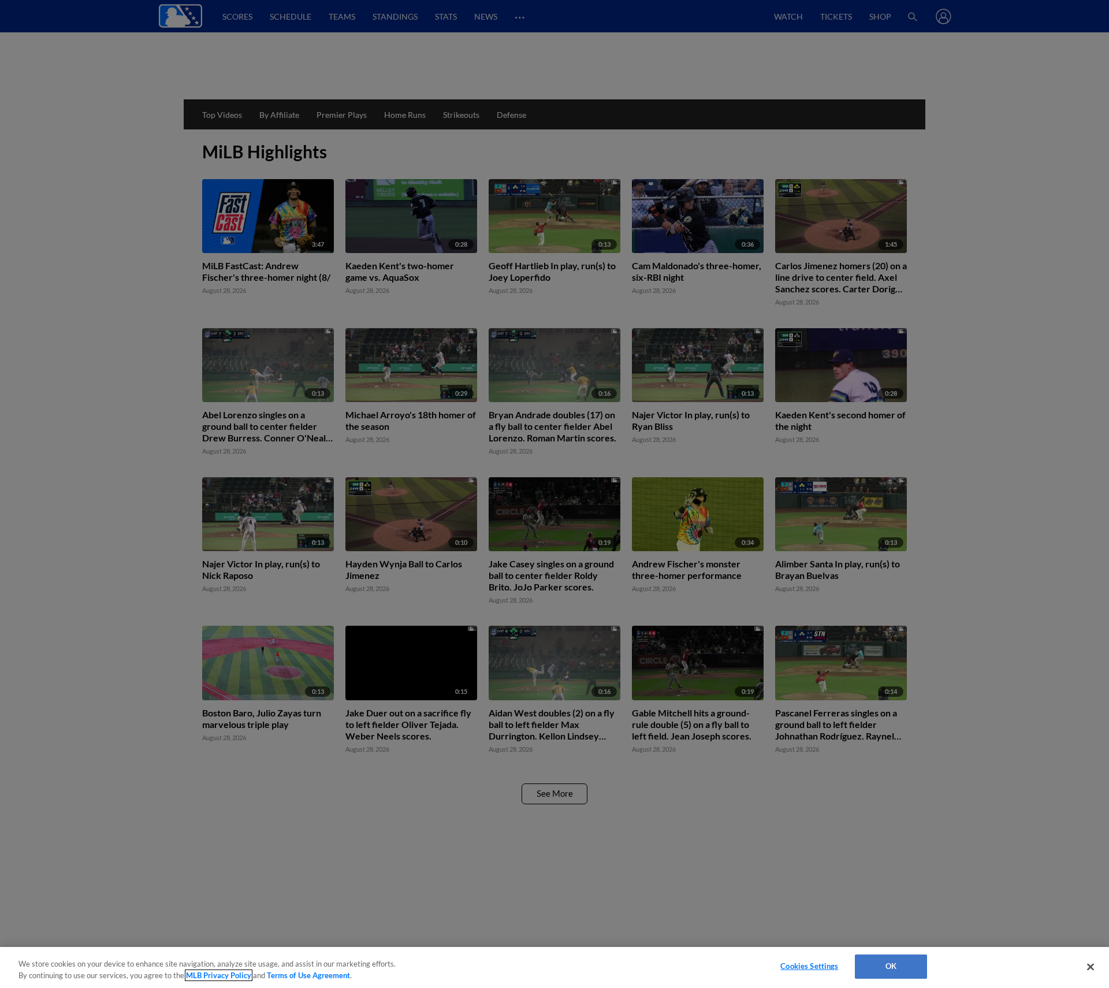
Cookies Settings (809, 966)
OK (890, 966)
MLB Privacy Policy (218, 975)
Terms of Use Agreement (308, 975)
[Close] (1090, 966)
